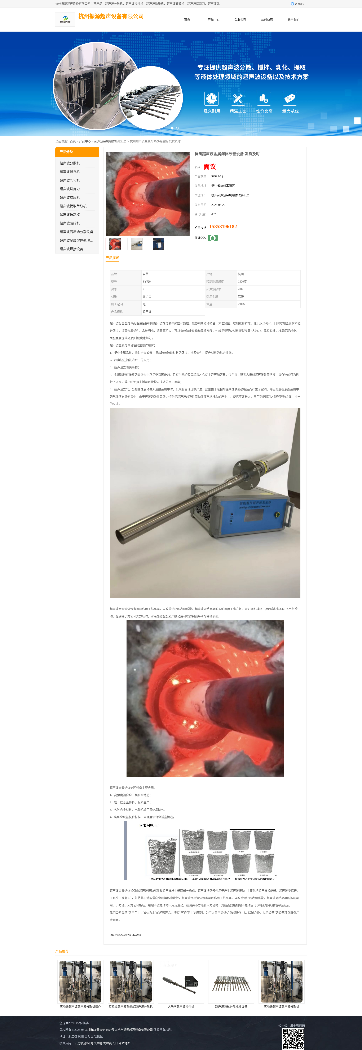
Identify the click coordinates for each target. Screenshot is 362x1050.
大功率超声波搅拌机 (130, 1006)
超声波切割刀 (70, 189)
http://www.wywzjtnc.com (125, 934)
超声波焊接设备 (71, 249)
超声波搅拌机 (70, 172)
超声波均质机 (70, 197)
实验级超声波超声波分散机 (230, 1006)
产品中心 (214, 19)
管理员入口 (110, 1043)
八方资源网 (82, 1043)
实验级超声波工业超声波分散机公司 (281, 1006)
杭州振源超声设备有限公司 (135, 1029)
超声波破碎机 (70, 223)
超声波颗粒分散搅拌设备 (180, 1006)
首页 (187, 19)
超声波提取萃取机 (73, 206)
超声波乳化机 (70, 180)
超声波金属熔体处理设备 (110, 141)
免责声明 (96, 1043)
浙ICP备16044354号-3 (103, 1029)
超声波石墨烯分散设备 (76, 232)
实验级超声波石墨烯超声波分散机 (80, 1006)
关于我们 (293, 19)
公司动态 (267, 19)
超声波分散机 (70, 163)
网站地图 (124, 1043)
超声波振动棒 (70, 214)
